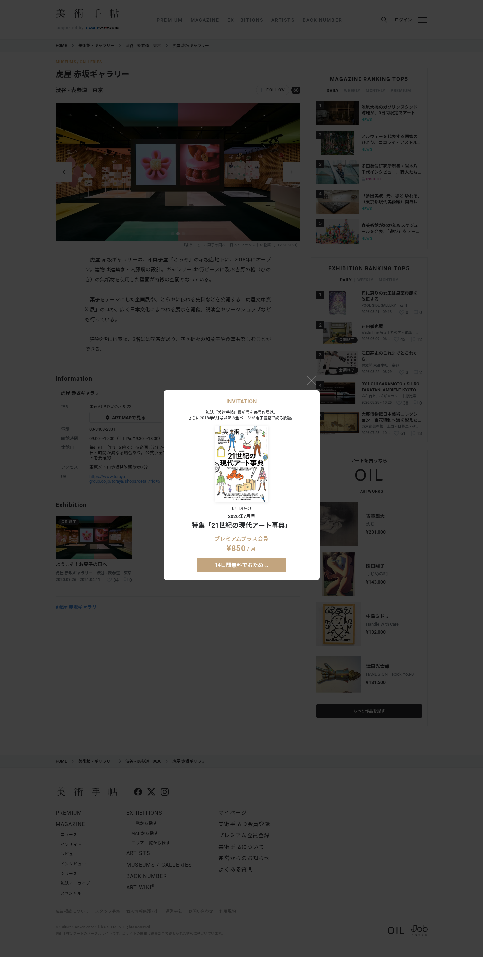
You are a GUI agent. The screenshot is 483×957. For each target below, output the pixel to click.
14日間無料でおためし (242, 565)
